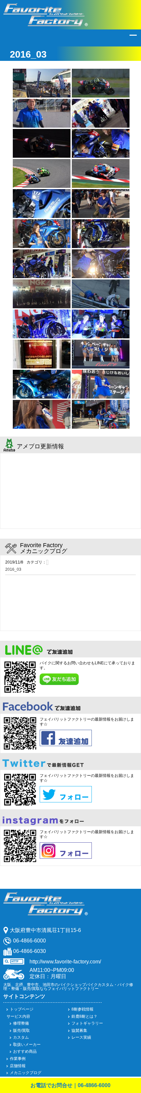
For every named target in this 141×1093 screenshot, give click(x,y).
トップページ (21, 1009)
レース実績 (81, 1037)
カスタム (21, 1037)
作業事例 (18, 1058)
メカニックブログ (25, 1072)
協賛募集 (79, 1030)
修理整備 (21, 1023)
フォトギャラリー (87, 1023)
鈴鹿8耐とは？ (84, 1016)
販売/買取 (21, 1030)
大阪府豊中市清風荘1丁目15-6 (45, 930)
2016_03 (13, 569)
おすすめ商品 (25, 1051)
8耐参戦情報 (82, 1009)
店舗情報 (18, 1066)
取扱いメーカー (27, 1044)
